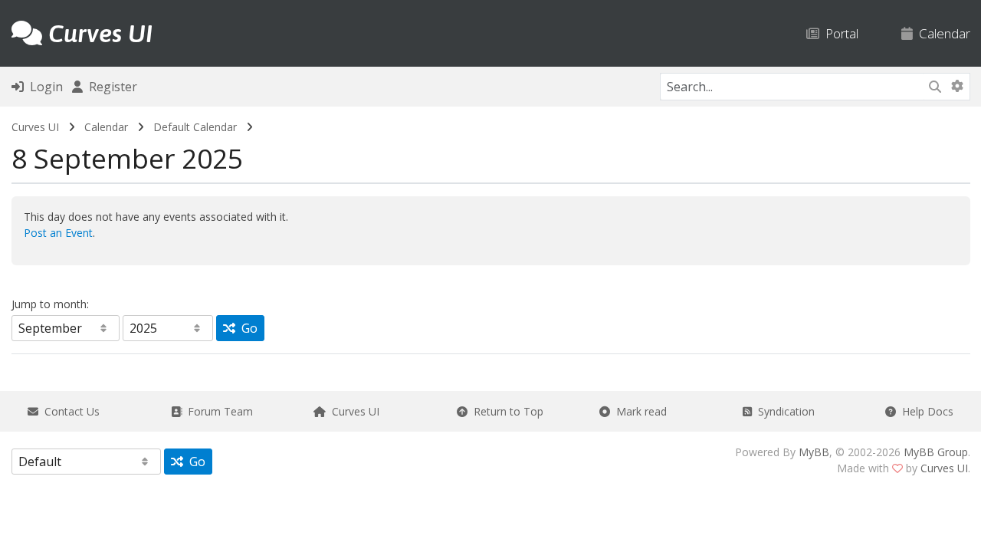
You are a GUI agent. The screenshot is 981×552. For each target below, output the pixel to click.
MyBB (814, 452)
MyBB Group (936, 452)
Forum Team (217, 411)
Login (43, 86)
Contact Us (69, 411)
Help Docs (924, 411)
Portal (838, 33)
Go (246, 328)
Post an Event (58, 232)
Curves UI (35, 127)
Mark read (638, 411)
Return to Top (505, 411)
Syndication (783, 411)
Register (110, 86)
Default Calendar (195, 127)
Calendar (941, 33)
